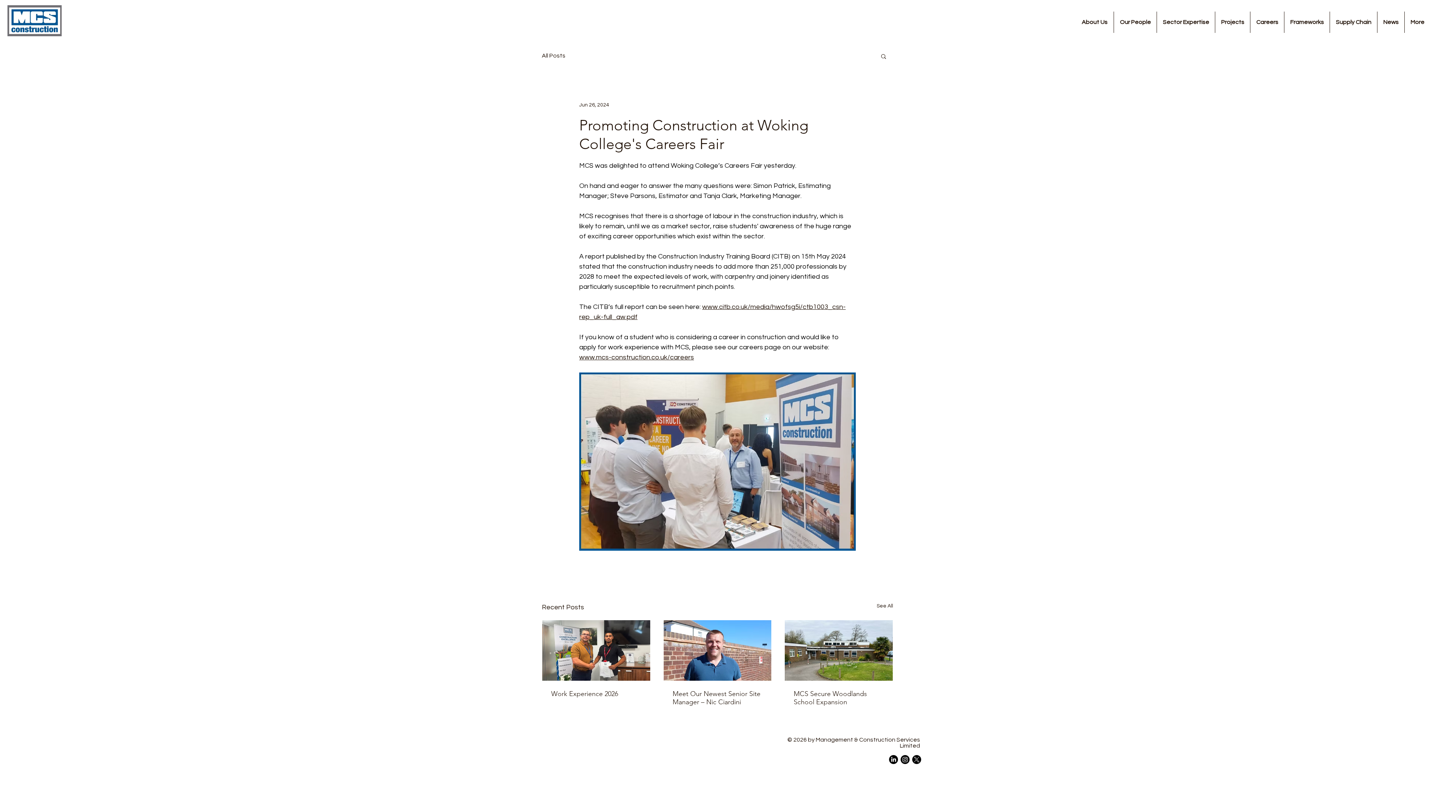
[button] (883, 56)
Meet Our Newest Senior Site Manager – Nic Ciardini (716, 698)
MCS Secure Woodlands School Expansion (830, 698)
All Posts (553, 56)
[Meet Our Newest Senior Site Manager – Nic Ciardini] (718, 650)
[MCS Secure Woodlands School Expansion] (839, 650)
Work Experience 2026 (584, 694)
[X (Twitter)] (916, 759)
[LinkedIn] (893, 759)
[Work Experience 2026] (596, 650)
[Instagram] (905, 759)
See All (885, 606)
